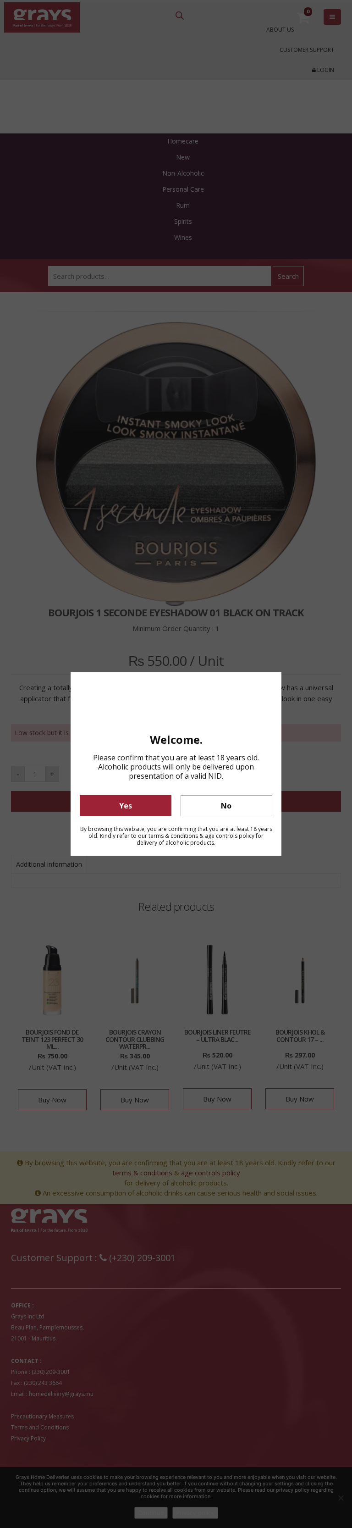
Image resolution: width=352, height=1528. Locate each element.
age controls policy (229, 836)
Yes (125, 806)
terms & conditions (173, 836)
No (226, 806)
